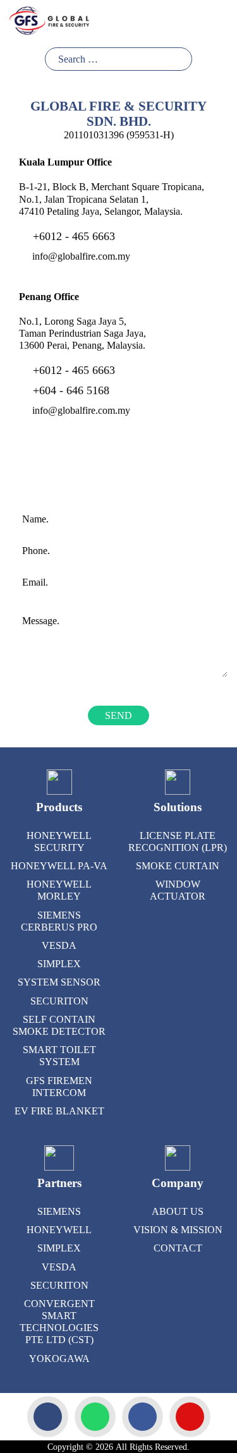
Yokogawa (59, 1358)
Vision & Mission (177, 1229)
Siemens (59, 1211)
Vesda (59, 945)
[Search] (180, 59)
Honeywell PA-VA (59, 865)
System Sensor (59, 982)
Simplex (59, 963)
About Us (178, 1211)
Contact (178, 1248)
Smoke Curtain (177, 865)
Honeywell (59, 1229)
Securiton (59, 1001)
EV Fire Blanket (59, 1111)
